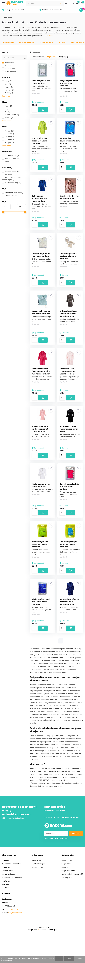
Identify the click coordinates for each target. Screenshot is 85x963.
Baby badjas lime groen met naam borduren (39, 141)
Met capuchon (12, 172)
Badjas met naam (68, 871)
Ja (59, 958)
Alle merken (9, 62)
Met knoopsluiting (13, 182)
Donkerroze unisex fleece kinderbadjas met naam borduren (41, 371)
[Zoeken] (61, 3)
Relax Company (11, 71)
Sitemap (5, 884)
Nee (69, 958)
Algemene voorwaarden (11, 864)
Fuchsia (9, 118)
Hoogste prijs (64, 57)
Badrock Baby (10, 68)
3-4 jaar (9, 134)
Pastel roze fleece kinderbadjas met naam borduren (40, 429)
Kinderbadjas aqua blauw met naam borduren (68, 544)
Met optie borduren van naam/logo (12, 178)
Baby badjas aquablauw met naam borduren (70, 141)
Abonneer (76, 833)
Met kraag (10, 174)
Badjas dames (67, 860)
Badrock (8, 65)
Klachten (5, 888)
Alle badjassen (67, 877)
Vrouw (8, 81)
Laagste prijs (51, 57)
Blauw (8, 106)
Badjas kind (8, 17)
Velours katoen (12, 159)
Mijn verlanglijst (37, 867)
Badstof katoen (12, 156)
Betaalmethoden (8, 874)
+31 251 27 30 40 (51, 817)
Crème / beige (12, 115)
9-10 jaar (10, 142)
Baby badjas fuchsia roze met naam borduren (69, 83)
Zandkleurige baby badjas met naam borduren (68, 256)
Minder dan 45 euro (14, 193)
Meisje (9, 87)
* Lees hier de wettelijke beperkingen (56, 838)
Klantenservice (8, 881)
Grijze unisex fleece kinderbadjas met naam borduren (68, 313)
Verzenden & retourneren (12, 877)
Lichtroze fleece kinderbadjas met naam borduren (68, 371)
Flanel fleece (11, 161)
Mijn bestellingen (38, 864)
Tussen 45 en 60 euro (14, 195)
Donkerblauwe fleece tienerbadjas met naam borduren (69, 601)
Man (8, 84)
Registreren (36, 860)
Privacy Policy (7, 871)
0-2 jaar (9, 131)
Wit (7, 112)
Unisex (9, 93)
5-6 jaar (9, 137)
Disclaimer (6, 867)
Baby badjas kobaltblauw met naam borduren (39, 198)
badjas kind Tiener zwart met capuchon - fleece (69, 429)
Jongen (9, 90)
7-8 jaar (9, 139)
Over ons (5, 860)
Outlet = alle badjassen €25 (72, 874)
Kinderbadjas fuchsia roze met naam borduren (69, 486)
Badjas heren (66, 864)
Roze (8, 109)
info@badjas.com (70, 817)
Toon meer (49, 36)
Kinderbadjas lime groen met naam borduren (40, 544)
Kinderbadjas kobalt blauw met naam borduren (41, 601)
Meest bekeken (38, 57)
